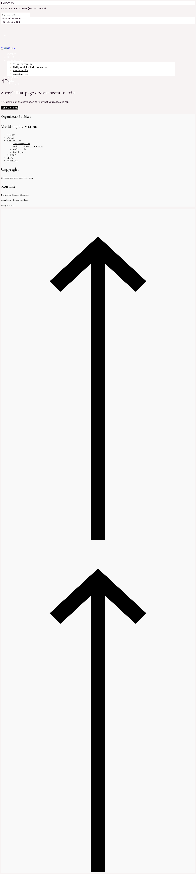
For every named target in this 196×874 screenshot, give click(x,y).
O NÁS (10, 137)
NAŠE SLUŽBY (14, 140)
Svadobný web (20, 73)
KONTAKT (12, 160)
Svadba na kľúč (20, 70)
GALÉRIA (11, 155)
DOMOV (11, 135)
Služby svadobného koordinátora (30, 67)
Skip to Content (8, 48)
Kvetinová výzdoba (22, 63)
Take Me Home (9, 107)
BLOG (10, 157)
